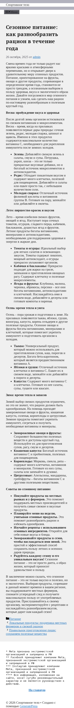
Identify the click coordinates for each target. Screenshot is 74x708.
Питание (15, 619)
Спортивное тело (17, 4)
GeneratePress (28, 706)
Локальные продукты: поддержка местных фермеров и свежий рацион (36, 624)
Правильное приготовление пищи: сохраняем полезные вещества (31, 632)
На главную (37, 690)
